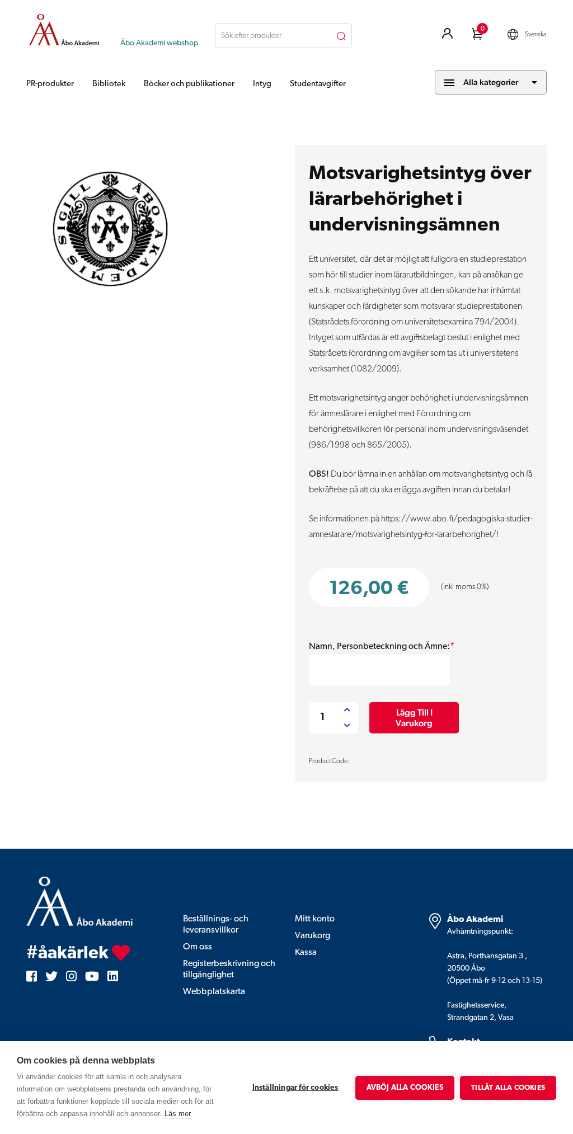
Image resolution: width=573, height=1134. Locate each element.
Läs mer (178, 1113)
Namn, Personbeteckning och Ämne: (381, 646)
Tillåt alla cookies (508, 1087)
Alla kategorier (490, 82)
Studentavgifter (318, 84)
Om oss (197, 947)
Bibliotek (108, 84)
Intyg (262, 84)
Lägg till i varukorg (414, 717)
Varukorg (312, 935)
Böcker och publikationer (189, 84)
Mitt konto (315, 919)
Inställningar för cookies (295, 1087)
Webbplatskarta (214, 991)
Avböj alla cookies (405, 1087)
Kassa (306, 952)
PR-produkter (50, 84)
